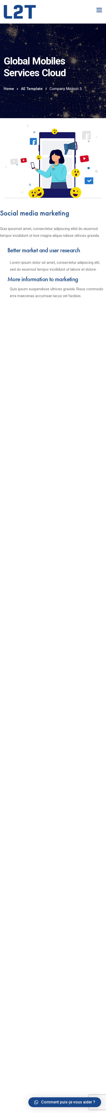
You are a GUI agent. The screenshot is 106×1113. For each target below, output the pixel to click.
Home (9, 89)
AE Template (32, 89)
